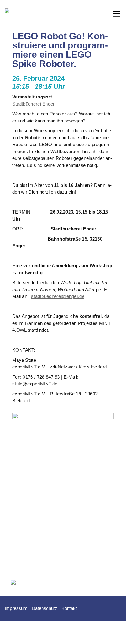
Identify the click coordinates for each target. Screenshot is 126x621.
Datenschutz (44, 608)
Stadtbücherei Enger (33, 103)
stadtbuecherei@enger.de (57, 296)
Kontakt (69, 608)
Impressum (16, 608)
